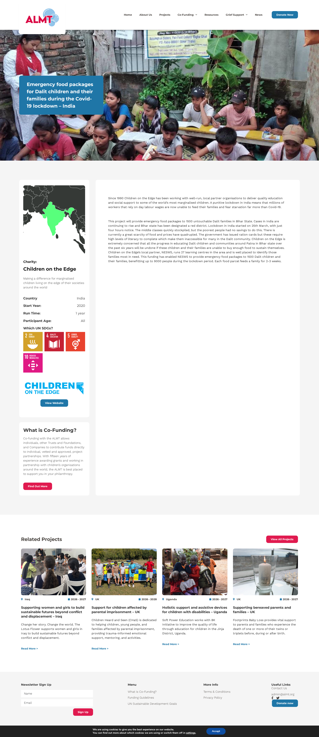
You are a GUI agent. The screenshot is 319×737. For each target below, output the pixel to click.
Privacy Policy (212, 697)
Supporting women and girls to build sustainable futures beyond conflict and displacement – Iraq (52, 612)
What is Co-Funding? (142, 691)
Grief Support (235, 14)
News (258, 14)
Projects (164, 14)
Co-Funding (186, 14)
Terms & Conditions (216, 691)
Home (128, 14)
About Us (145, 14)
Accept (216, 731)
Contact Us (279, 688)
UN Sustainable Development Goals (152, 703)
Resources (211, 14)
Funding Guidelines (141, 697)
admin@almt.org (282, 694)
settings (190, 733)
